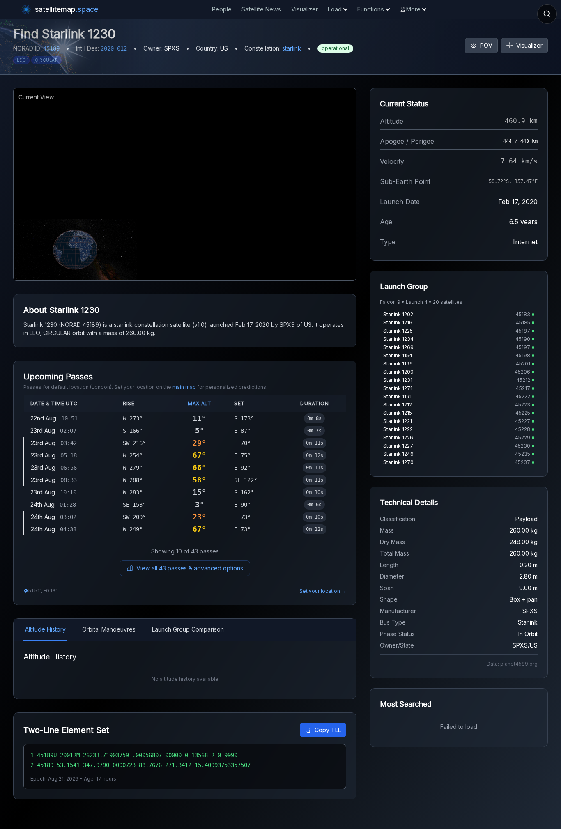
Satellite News (261, 9)
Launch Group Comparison (188, 629)
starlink (291, 48)
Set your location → (322, 591)
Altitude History (45, 629)
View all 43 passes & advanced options (189, 568)
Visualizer (304, 9)
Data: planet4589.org (512, 664)
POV (486, 45)
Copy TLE (328, 729)
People (222, 9)
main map (184, 387)
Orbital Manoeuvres (109, 629)
